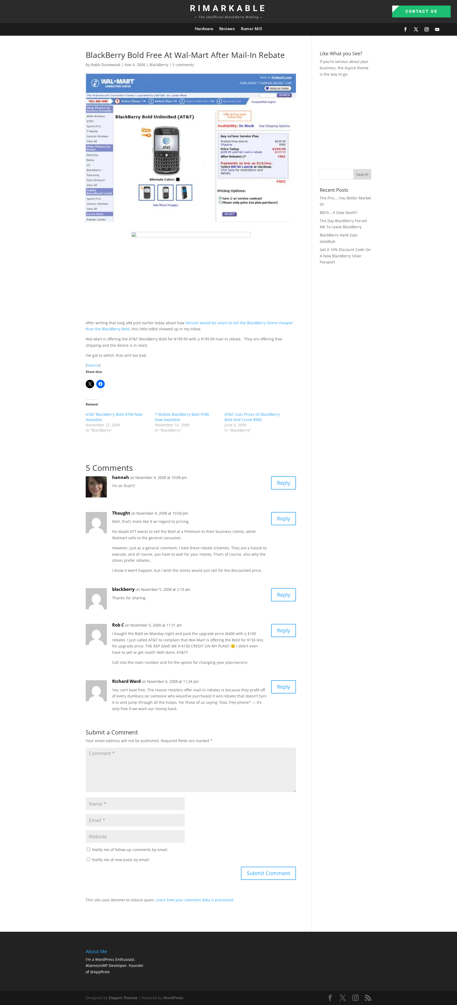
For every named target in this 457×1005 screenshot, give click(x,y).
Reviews (227, 28)
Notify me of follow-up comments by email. (130, 849)
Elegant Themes (123, 997)
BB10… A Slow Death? (339, 212)
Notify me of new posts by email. (121, 859)
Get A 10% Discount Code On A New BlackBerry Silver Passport (345, 256)
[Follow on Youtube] (437, 29)
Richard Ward (126, 681)
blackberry (123, 589)
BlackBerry (158, 64)
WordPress (173, 997)
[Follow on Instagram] (426, 29)
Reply (283, 482)
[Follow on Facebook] (405, 29)
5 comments (183, 64)
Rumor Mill (251, 28)
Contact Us (421, 11)
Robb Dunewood (105, 64)
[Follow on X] (416, 29)
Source (93, 365)
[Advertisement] (388, 122)
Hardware (204, 28)
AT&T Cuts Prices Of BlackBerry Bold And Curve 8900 (252, 417)
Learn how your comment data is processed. (195, 899)
